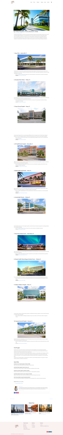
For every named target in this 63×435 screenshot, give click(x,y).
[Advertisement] (31, 45)
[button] (51, 2)
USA (14, 415)
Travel (34, 2)
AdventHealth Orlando (21, 229)
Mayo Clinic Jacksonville (22, 75)
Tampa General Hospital (22, 139)
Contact (48, 2)
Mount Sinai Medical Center (23, 254)
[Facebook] (14, 392)
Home (31, 2)
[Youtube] (18, 392)
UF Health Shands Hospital (23, 166)
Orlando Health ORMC (22, 280)
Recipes (38, 2)
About (45, 2)
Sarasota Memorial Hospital (22, 343)
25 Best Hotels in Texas (19, 383)
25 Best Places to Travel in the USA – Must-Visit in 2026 (31, 413)
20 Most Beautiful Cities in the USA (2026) (44, 413)
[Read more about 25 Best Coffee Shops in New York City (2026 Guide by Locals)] (17, 408)
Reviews (42, 2)
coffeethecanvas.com (21, 390)
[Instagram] (16, 392)
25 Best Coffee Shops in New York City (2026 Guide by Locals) (17, 414)
